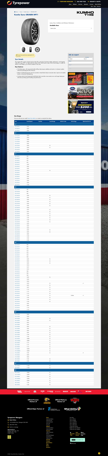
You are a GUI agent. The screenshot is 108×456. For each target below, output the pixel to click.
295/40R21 (17, 367)
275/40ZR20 (17, 350)
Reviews (99, 6)
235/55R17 (17, 170)
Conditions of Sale (21, 454)
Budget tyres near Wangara (75, 427)
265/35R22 (17, 372)
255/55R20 (17, 334)
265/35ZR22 (17, 374)
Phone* (70, 64)
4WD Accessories (49, 432)
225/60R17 (17, 156)
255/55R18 (17, 230)
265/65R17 (17, 184)
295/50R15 (17, 130)
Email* (70, 68)
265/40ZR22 (17, 378)
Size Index (72, 417)
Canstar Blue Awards (74, 426)
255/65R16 (17, 149)
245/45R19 (17, 271)
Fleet (92, 6)
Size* (70, 57)
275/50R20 (17, 354)
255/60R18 (17, 234)
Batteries (48, 433)
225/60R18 (17, 195)
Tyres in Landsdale (73, 421)
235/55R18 (17, 201)
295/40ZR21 (17, 365)
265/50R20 (17, 342)
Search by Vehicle (49, 419)
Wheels (75, 4)
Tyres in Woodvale (73, 424)
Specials (86, 4)
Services (80, 4)
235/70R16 (17, 145)
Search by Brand (49, 422)
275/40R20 (17, 348)
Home (16, 11)
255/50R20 (17, 328)
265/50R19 (17, 297)
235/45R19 (17, 251)
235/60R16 (17, 143)
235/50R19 (17, 255)
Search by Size (49, 420)
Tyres (70, 4)
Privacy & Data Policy (14, 454)
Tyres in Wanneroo (73, 423)
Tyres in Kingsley (73, 420)
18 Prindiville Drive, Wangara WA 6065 (19, 422)
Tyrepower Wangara (66, 1)
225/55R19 (17, 244)
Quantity (87, 57)
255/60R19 (17, 295)
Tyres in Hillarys (73, 419)
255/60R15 (17, 126)
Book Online (98, 4)
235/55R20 (17, 314)
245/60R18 (17, 223)
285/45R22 (17, 382)
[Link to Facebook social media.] (99, 453)
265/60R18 (17, 236)
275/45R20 (17, 352)
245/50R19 (17, 277)
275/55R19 (17, 307)
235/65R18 (17, 215)
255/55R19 (17, 289)
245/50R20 (17, 322)
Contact (91, 4)
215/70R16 (17, 135)
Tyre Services (48, 436)
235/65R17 (17, 178)
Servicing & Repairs (50, 435)
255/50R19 (17, 285)
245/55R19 (17, 279)
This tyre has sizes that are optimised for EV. (25, 55)
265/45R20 (17, 338)
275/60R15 (17, 128)
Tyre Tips (48, 424)
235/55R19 (17, 265)
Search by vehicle (31, 118)
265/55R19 (17, 301)
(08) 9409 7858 (81, 1)
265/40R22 (17, 376)
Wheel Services (49, 438)
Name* (70, 61)
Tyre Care (48, 423)
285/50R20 (17, 359)
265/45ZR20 (17, 340)
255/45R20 (17, 326)
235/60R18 (17, 207)
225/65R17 (17, 164)
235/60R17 (17, 172)
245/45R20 (17, 318)
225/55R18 (17, 189)
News (95, 6)
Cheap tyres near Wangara (75, 429)
